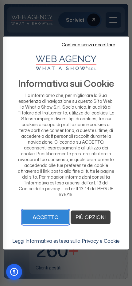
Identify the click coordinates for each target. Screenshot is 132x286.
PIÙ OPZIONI (91, 217)
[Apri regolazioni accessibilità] (14, 272)
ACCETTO (46, 217)
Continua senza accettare (88, 44)
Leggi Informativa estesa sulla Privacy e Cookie (66, 241)
